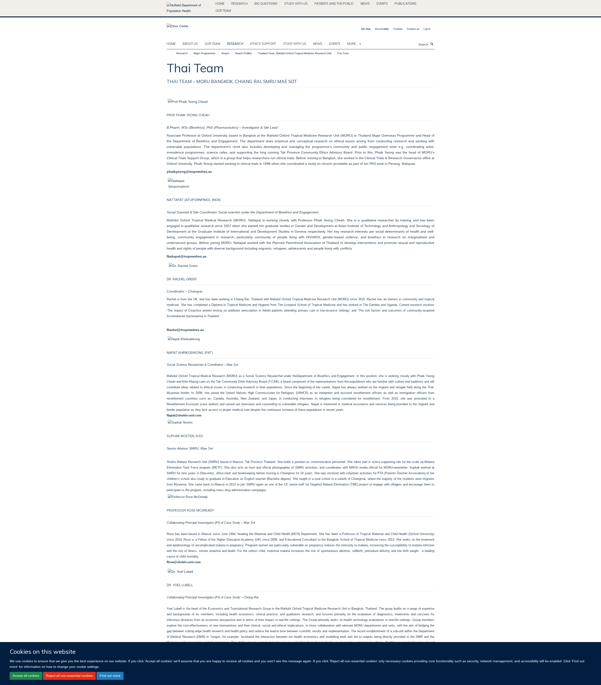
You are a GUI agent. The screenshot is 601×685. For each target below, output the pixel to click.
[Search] (431, 44)
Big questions (265, 3)
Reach (225, 53)
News (365, 3)
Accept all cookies (26, 675)
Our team (223, 10)
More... (353, 44)
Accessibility (382, 28)
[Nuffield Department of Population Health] (189, 8)
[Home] (170, 53)
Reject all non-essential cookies (69, 675)
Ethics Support (263, 44)
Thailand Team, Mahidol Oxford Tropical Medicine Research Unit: (295, 53)
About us (190, 44)
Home (220, 3)
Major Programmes (205, 53)
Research (239, 3)
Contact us (413, 28)
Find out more (110, 675)
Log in (427, 28)
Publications (405, 3)
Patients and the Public (334, 3)
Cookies (398, 28)
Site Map (366, 28)
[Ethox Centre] (177, 25)
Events (382, 3)
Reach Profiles (243, 53)
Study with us (296, 3)
